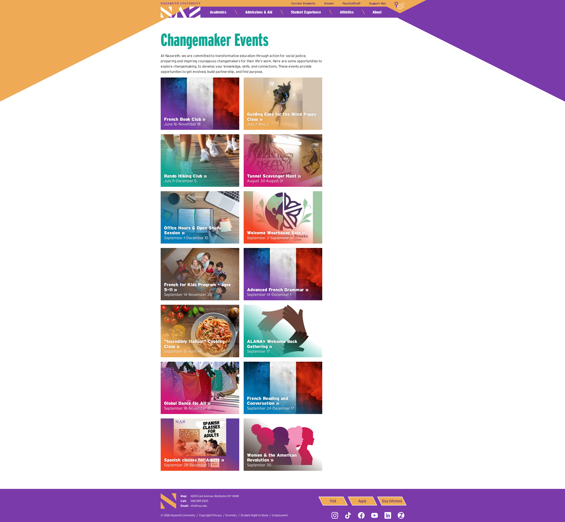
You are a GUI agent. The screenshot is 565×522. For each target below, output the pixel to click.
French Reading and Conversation (267, 401)
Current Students (303, 3)
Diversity (231, 515)
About (377, 12)
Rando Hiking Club (183, 176)
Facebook (361, 515)
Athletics (347, 12)
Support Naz (377, 3)
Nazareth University (180, 10)
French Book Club (182, 119)
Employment (280, 515)
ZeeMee (401, 515)
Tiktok (348, 515)
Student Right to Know (254, 515)
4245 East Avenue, (214, 496)
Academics (218, 12)
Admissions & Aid (258, 12)
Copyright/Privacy (210, 515)
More (399, 5)
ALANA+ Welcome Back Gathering (272, 344)
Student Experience (306, 12)
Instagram (334, 515)
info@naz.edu (198, 505)
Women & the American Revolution (272, 457)
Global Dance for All (185, 403)
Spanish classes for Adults (192, 460)
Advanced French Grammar (275, 289)
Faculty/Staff (351, 3)
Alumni (329, 3)
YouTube (374, 515)
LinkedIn (387, 515)
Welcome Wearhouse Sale (273, 232)
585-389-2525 (199, 501)
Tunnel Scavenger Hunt (271, 176)
